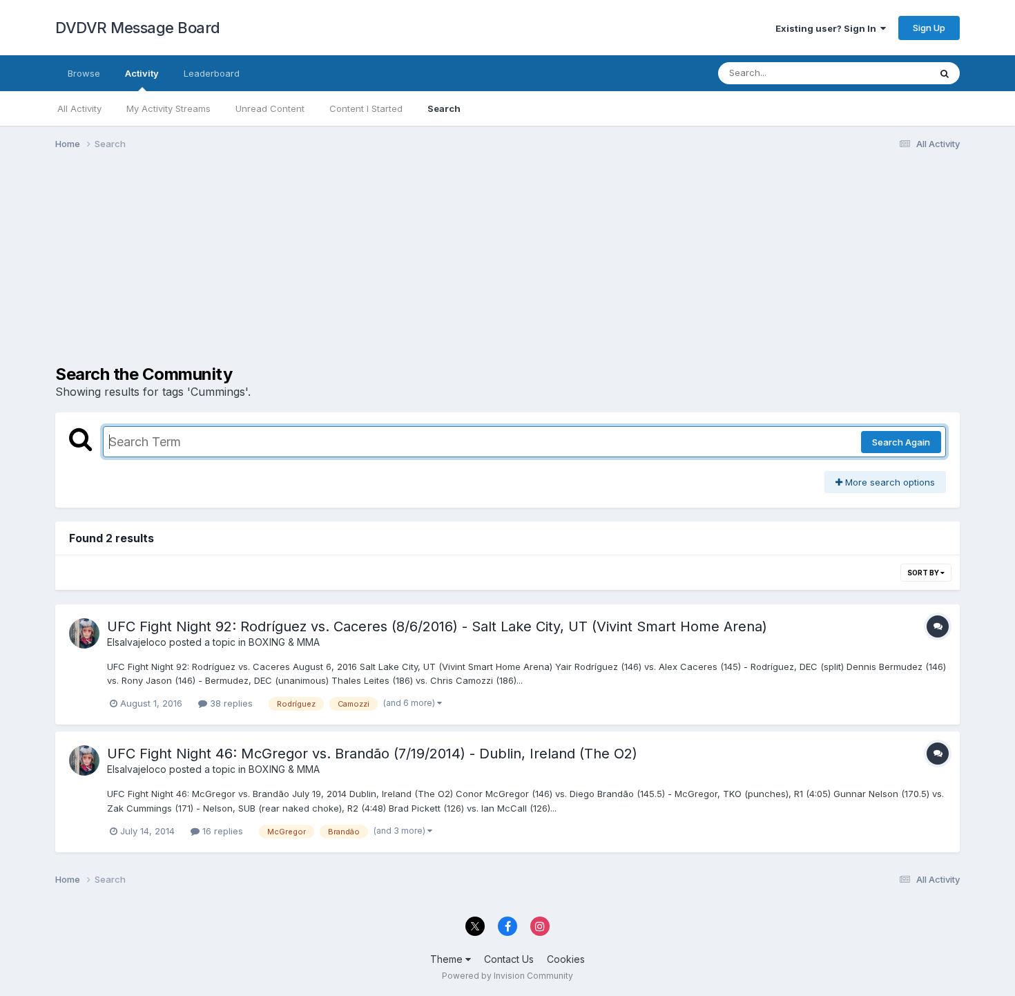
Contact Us (509, 959)
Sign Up (929, 27)
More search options (888, 482)
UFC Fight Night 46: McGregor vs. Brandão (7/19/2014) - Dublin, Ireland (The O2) (372, 753)
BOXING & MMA (284, 642)
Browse (84, 73)
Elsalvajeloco (136, 642)
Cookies (566, 959)
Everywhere (886, 73)
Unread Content (269, 108)
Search (444, 108)
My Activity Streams (168, 108)
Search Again (901, 442)
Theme (447, 959)
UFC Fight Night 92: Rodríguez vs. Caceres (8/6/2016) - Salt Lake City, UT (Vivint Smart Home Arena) (437, 626)
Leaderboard (212, 73)
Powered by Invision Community (507, 975)
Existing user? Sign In (827, 28)
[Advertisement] (306, 268)
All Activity (79, 108)
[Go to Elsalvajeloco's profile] (84, 633)
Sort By (923, 572)
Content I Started (366, 108)
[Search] (944, 73)
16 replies (221, 830)
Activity (142, 73)
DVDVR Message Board (137, 28)
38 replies (230, 703)
